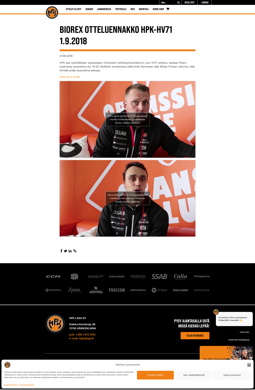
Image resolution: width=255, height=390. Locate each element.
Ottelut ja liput (73, 9)
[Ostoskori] (168, 9)
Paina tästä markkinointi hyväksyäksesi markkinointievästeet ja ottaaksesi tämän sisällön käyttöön (128, 119)
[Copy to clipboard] (74, 251)
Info (133, 9)
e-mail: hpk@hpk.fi (81, 338)
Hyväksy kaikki (155, 375)
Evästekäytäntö (11, 385)
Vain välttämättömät (194, 375)
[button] (249, 364)
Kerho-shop (158, 9)
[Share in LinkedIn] (70, 251)
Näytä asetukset (232, 375)
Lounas (205, 2)
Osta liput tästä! (70, 76)
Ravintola (144, 9)
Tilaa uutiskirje (195, 335)
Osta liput (189, 2)
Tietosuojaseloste (26, 385)
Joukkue (89, 9)
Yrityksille (120, 9)
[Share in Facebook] (61, 251)
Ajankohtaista (104, 9)
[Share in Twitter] (65, 251)
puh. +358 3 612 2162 (82, 334)
